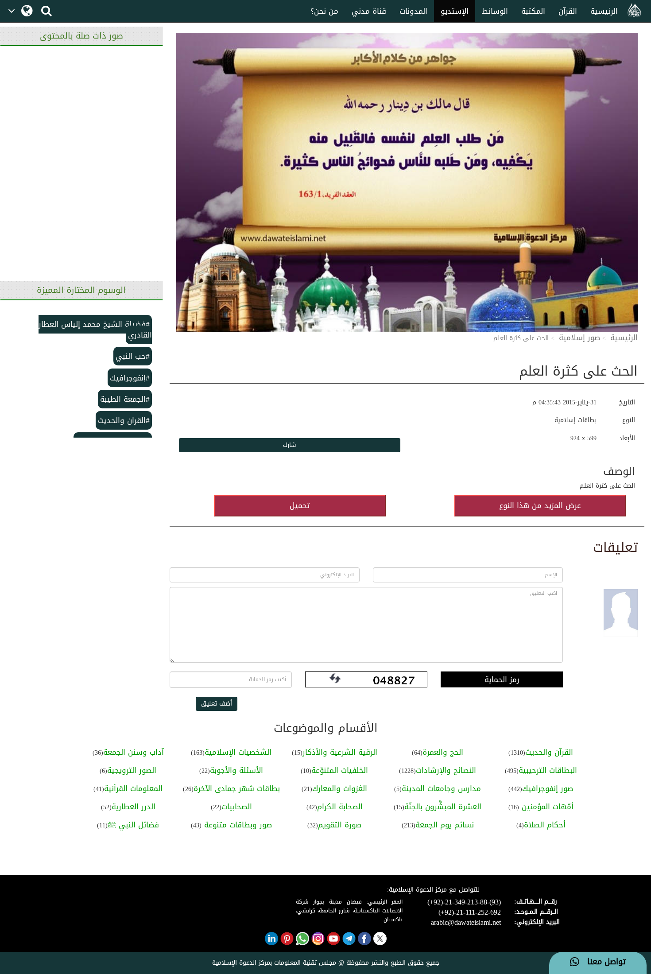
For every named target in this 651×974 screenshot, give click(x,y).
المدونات (413, 11)
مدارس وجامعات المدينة (441, 788)
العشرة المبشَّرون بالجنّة (442, 806)
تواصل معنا (602, 962)
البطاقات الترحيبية (548, 770)
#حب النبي (133, 356)
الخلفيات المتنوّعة (339, 770)
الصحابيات (236, 806)
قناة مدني (369, 11)
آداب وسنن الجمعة (133, 752)
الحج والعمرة (442, 752)
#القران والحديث (124, 420)
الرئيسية (604, 11)
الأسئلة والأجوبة (236, 770)
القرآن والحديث (549, 752)
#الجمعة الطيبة (125, 399)
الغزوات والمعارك (339, 788)
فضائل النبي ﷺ (133, 825)
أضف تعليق (216, 704)
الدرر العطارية (133, 806)
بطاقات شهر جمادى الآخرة (237, 788)
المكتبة (533, 11)
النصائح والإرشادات (446, 770)
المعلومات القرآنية (133, 788)
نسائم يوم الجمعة (444, 825)
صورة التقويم (339, 825)
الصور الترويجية (131, 770)
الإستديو (455, 11)
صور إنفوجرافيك (547, 788)
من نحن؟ (324, 11)
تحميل (300, 505)
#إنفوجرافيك (130, 378)
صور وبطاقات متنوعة (237, 825)
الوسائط (495, 11)
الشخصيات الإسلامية (238, 752)
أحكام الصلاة (545, 825)
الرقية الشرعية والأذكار (339, 752)
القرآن (567, 11)
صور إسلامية (579, 337)
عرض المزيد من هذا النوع (540, 505)
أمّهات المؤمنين (546, 806)
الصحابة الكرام (340, 806)
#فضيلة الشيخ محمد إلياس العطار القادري (95, 329)
